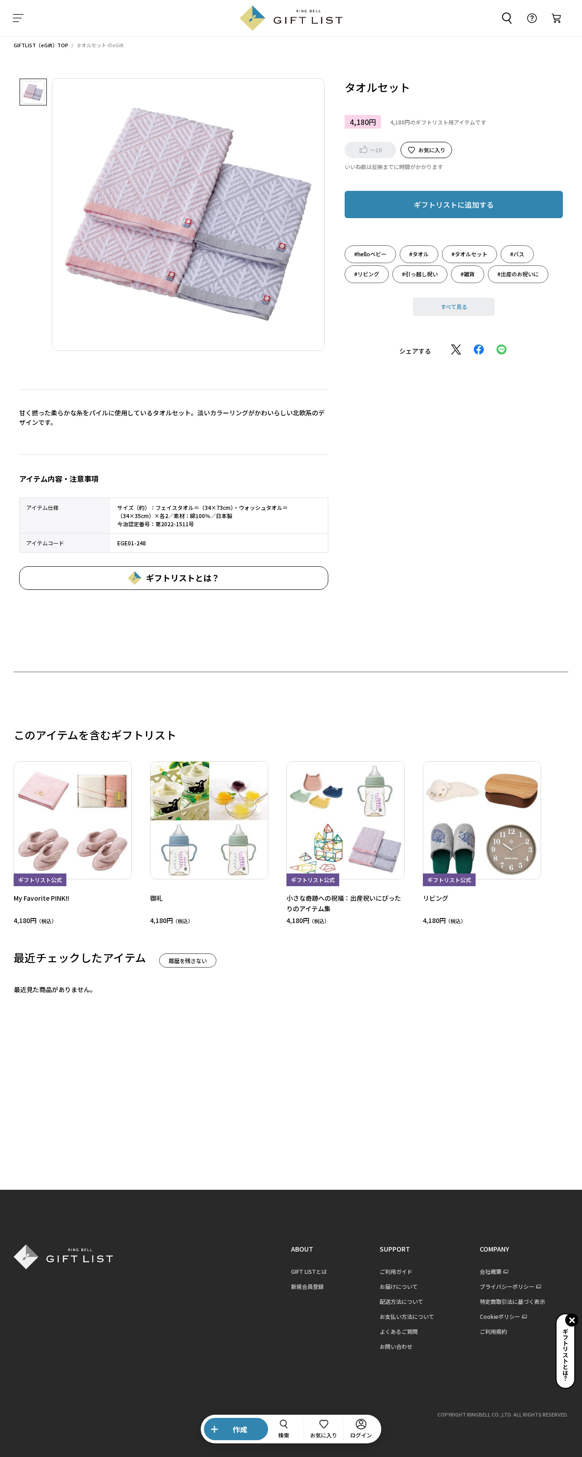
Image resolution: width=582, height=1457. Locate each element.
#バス (517, 253)
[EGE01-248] (33, 92)
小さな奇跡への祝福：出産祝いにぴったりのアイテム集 (343, 902)
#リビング (366, 273)
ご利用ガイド (396, 1271)
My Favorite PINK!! (41, 898)
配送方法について (401, 1301)
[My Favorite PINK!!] (73, 820)
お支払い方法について (407, 1316)
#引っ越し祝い (420, 273)
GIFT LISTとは (309, 1271)
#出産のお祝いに (518, 273)
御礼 (156, 898)
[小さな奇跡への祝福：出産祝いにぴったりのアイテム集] (345, 820)
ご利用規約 (493, 1331)
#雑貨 (468, 273)
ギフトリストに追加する (454, 204)
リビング (435, 898)
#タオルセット (469, 253)
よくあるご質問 (399, 1331)
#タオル (419, 253)
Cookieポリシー (500, 1316)
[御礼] (209, 820)
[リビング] (482, 820)
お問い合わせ (396, 1346)
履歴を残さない (188, 960)
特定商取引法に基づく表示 (512, 1301)
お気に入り (432, 149)
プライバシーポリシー (507, 1286)
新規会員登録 (307, 1286)
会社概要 (491, 1271)
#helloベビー (370, 253)
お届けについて (399, 1286)
